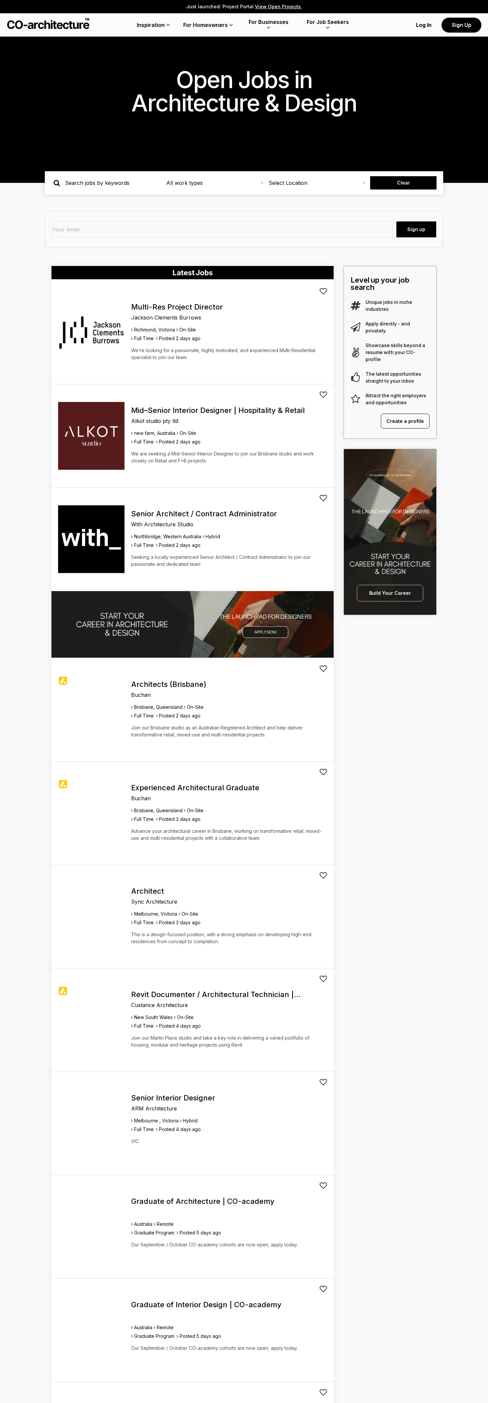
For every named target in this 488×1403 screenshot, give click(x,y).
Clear (403, 183)
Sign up (416, 229)
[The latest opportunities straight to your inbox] (356, 377)
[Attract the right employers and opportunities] (356, 399)
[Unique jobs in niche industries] (356, 306)
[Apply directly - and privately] (356, 327)
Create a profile (405, 421)
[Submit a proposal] (323, 291)
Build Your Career (390, 593)
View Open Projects (278, 6)
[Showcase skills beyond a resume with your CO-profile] (356, 352)
